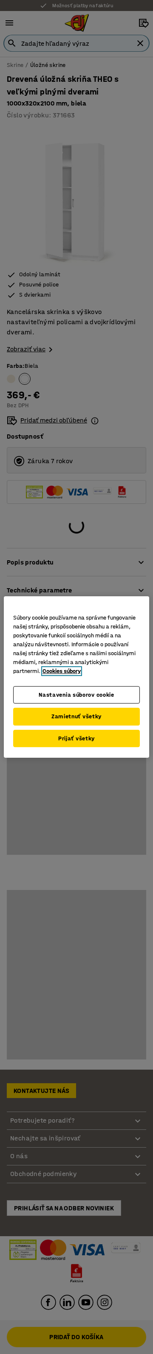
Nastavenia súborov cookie (76, 694)
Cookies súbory (61, 671)
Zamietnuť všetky (76, 716)
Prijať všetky (76, 738)
